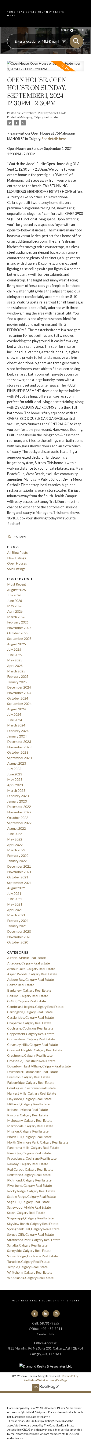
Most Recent (16, 584)
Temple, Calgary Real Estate (27, 1267)
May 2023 (14, 779)
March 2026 (16, 617)
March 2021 (16, 915)
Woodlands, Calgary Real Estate (30, 1278)
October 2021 (17, 877)
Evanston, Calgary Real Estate (28, 1077)
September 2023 (19, 758)
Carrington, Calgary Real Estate (30, 1012)
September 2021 (19, 883)
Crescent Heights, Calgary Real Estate (34, 1050)
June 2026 (14, 600)
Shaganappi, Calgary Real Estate (30, 1218)
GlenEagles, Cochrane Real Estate (31, 1088)
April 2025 (15, 666)
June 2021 (14, 899)
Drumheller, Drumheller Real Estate (32, 1072)
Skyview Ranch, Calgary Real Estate (32, 1224)
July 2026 (14, 595)
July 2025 (14, 649)
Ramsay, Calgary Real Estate (27, 1164)
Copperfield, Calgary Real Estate (30, 1034)
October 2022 (17, 817)
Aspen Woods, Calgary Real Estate (32, 974)
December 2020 (19, 931)
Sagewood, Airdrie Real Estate (29, 1207)
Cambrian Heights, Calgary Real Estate (35, 1007)
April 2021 (15, 910)
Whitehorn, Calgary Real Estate (29, 1272)
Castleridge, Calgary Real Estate (30, 1017)
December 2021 (19, 866)
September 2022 (19, 823)
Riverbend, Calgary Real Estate (29, 1185)
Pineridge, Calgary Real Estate (29, 1153)
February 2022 (18, 855)
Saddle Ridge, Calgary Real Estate (31, 1196)
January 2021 (17, 926)
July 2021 (14, 893)
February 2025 (18, 676)
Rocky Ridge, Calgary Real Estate (31, 1191)
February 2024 (18, 731)
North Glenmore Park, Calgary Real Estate (37, 1142)
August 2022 (16, 828)
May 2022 (14, 839)
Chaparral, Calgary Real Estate (29, 1023)
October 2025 (17, 633)
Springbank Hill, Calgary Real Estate (33, 1229)
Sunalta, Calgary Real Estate (27, 1245)
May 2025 (14, 660)
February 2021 (18, 920)
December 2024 (19, 687)
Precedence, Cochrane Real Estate (32, 1158)
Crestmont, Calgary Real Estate (29, 1055)
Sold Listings (16, 569)
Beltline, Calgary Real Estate (27, 996)
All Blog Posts (17, 552)
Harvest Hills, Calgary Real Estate (31, 1093)
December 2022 (19, 806)
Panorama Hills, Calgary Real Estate (33, 1147)
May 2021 (14, 904)
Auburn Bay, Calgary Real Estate (30, 979)
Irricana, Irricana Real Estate (27, 1110)
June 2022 (14, 834)
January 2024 (17, 736)
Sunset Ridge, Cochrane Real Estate (32, 1256)
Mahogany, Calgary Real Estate (38, 117)
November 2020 (19, 937)
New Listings (16, 558)
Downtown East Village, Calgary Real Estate (39, 1066)
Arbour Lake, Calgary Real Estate (31, 969)
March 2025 (16, 671)
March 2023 (16, 790)
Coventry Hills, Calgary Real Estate (32, 1044)
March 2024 (16, 725)
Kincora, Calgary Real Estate (27, 1115)
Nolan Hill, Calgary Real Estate (29, 1137)
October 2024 (17, 698)
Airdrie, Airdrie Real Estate (26, 958)
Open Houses (17, 563)
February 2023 (18, 796)
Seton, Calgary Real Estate (26, 1213)
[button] (34, 1313)
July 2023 (14, 769)
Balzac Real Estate (20, 985)
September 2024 (19, 703)
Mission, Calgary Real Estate (27, 1131)
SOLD (81, 30)
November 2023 (19, 747)
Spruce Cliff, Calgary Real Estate (30, 1234)
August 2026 (16, 590)
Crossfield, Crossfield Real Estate (31, 1061)
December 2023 (19, 741)
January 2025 (17, 682)
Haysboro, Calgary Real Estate (29, 1099)
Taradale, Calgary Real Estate (28, 1261)
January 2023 (17, 801)
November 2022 (19, 812)
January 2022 (17, 861)
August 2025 (16, 644)
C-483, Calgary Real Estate (26, 1001)
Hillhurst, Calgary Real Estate (28, 1104)
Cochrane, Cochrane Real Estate (30, 1028)
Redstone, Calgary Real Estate (29, 1175)
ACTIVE (65, 30)
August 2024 (16, 709)
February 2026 (18, 622)
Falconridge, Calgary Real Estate (30, 1082)
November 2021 (19, 872)
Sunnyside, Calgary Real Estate (29, 1250)
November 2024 (19, 693)
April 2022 (15, 845)
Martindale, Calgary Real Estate (30, 1126)
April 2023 (15, 785)
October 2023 (17, 752)
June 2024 (14, 720)
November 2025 (19, 628)
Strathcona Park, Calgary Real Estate (33, 1240)
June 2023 (14, 774)
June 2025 (14, 655)
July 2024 (14, 714)
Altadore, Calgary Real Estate (28, 963)
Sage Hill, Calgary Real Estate (28, 1202)
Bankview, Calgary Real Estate (29, 990)
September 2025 (19, 638)
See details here (53, 139)
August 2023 (16, 763)
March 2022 (16, 850)
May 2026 (14, 606)
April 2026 (15, 611)
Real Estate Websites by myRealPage (45, 1380)
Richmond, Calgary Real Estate (29, 1180)
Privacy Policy (70, 1376)
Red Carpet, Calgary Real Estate (30, 1169)
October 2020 (17, 942)
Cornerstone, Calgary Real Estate (31, 1039)
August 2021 (16, 888)
